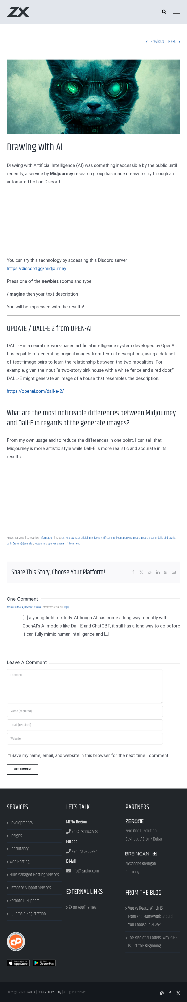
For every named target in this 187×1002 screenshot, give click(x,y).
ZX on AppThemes (82, 907)
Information (46, 537)
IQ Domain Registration (28, 913)
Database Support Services (30, 887)
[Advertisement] (93, 222)
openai (61, 543)
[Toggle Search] (164, 11)
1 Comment (74, 543)
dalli (9, 543)
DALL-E (136, 537)
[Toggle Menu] (177, 12)
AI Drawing (71, 537)
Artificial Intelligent (89, 537)
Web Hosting (20, 861)
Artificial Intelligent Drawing (116, 537)
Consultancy (19, 848)
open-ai (52, 543)
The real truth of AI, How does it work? (24, 607)
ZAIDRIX (31, 992)
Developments (21, 822)
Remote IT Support (24, 900)
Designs (16, 835)
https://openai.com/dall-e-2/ (35, 391)
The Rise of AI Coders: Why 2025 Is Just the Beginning (152, 942)
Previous (157, 41)
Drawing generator (23, 543)
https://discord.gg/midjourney (36, 268)
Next (172, 41)
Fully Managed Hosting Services (34, 874)
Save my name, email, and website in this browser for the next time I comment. (90, 755)
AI (63, 537)
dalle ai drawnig (166, 537)
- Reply (65, 607)
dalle (153, 537)
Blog (58, 992)
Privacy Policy (46, 992)
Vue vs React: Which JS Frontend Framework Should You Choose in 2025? (150, 916)
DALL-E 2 (145, 537)
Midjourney (40, 543)
